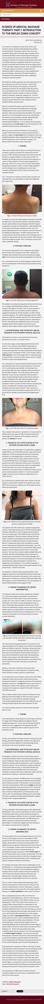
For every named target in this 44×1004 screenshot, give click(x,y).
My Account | (30, 999)
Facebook (38, 999)
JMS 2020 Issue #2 (12, 984)
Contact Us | (10, 999)
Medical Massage (15, 982)
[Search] (40, 14)
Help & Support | (20, 999)
